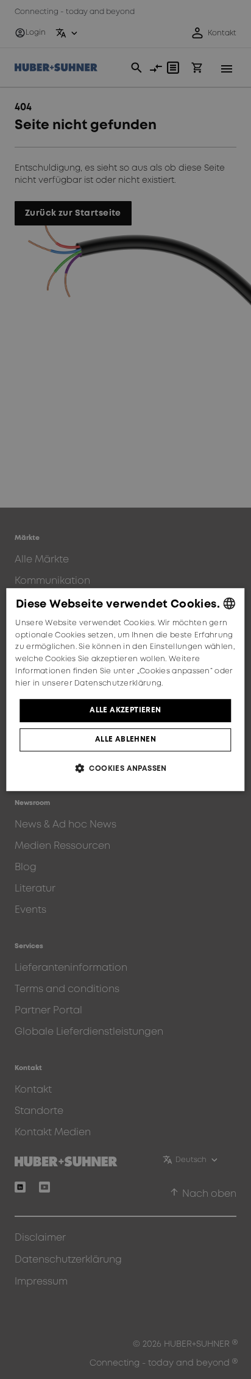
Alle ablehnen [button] (125, 739)
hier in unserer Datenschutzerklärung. (89, 683)
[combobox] (230, 603)
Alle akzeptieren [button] (125, 710)
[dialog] (125, 690)
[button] (125, 768)
